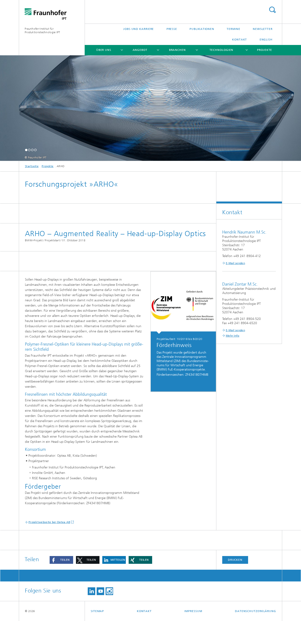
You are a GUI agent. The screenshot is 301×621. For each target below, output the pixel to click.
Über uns (103, 50)
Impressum (193, 611)
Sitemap (97, 611)
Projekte (264, 50)
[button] (26, 150)
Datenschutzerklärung (255, 611)
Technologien (222, 50)
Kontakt (239, 39)
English (266, 39)
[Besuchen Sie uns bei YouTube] (100, 591)
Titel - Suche (272, 10)
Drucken (235, 559)
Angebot (140, 50)
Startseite (32, 166)
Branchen (177, 50)
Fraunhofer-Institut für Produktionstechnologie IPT (42, 30)
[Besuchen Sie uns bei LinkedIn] (91, 591)
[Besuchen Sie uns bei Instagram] (109, 591)
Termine (233, 29)
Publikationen (202, 29)
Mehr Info (232, 335)
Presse (171, 29)
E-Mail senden (235, 263)
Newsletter (263, 29)
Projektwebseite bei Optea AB (49, 522)
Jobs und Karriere (138, 29)
